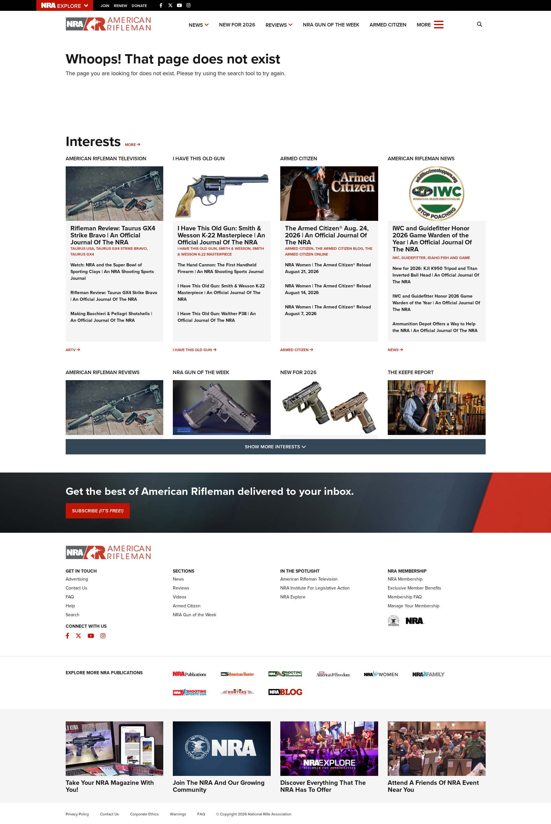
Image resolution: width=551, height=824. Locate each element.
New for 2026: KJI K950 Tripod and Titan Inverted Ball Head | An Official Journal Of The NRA (436, 275)
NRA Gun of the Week (331, 24)
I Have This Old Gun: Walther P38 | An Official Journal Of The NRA (217, 316)
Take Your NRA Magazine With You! (110, 786)
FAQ (70, 597)
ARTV (71, 349)
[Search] (480, 24)
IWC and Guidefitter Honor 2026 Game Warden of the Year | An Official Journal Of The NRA (432, 238)
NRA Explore (292, 597)
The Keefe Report (411, 372)
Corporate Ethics (144, 814)
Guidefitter (413, 257)
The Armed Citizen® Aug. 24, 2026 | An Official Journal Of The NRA (327, 235)
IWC (396, 257)
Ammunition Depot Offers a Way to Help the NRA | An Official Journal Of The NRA (435, 327)
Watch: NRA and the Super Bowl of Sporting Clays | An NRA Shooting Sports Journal (112, 271)
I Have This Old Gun (199, 158)
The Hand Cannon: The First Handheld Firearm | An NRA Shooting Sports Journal (221, 268)
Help (70, 606)
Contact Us (76, 588)
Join (105, 5)
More (130, 144)
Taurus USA (82, 248)
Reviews (276, 25)
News (196, 25)
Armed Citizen (388, 24)
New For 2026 (237, 24)
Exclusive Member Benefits (414, 588)
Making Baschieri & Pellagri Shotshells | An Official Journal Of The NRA (111, 316)
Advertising (77, 579)
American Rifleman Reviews (103, 372)
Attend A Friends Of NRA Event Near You (433, 786)
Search (72, 614)
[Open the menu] (439, 24)
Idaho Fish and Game (449, 257)
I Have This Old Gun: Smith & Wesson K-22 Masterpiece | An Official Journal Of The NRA (221, 235)
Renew (120, 5)
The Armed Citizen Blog (339, 248)
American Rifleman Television (106, 158)
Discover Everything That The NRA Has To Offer (323, 786)
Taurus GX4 (82, 254)
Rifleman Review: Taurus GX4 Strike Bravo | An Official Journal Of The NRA (112, 235)
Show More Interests (310, 446)
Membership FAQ (405, 597)
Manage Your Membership (413, 606)
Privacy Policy (77, 814)
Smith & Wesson (235, 248)
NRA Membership (405, 579)
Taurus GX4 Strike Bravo (121, 248)
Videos (180, 597)
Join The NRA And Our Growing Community (219, 786)
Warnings (178, 814)
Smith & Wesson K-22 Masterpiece (221, 251)
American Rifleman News (421, 158)
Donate (139, 5)
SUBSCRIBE (97, 510)
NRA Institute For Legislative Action (315, 588)
